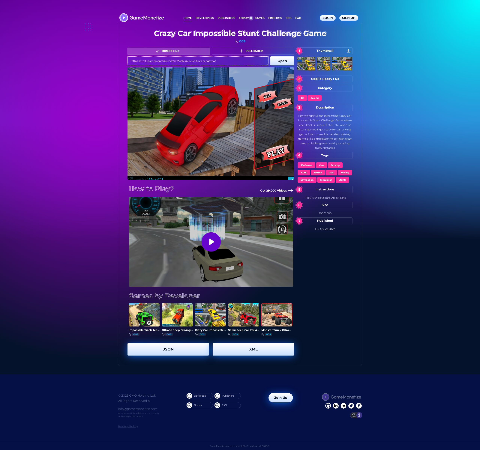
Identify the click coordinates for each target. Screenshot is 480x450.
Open (282, 61)
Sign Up (348, 18)
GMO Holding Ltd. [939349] (256, 446)
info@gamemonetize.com (137, 409)
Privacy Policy (128, 426)
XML (253, 349)
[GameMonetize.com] (141, 18)
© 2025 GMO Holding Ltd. (137, 395)
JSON (168, 349)
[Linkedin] (343, 406)
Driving (335, 165)
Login (328, 18)
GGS (242, 41)
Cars (321, 165)
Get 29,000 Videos (274, 190)
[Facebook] (328, 406)
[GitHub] (359, 406)
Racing (314, 98)
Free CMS (275, 18)
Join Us (280, 398)
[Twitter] (351, 406)
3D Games (306, 165)
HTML (304, 172)
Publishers (226, 18)
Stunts (342, 179)
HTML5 (318, 172)
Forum (244, 18)
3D (302, 98)
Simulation (307, 179)
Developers (205, 18)
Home (187, 18)
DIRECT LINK (170, 51)
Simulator (326, 179)
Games (260, 18)
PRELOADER (254, 51)
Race (331, 172)
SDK (289, 18)
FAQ (298, 18)
